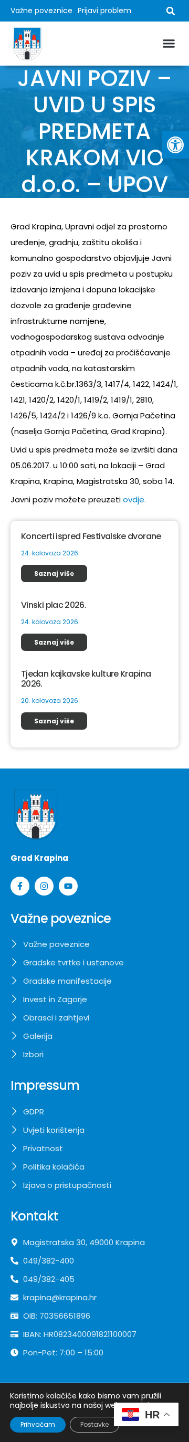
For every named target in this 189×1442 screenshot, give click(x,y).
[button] (175, 145)
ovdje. (134, 499)
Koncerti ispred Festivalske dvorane (91, 536)
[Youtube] (68, 886)
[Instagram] (44, 886)
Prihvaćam (37, 1424)
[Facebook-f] (19, 886)
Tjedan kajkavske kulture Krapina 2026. (86, 679)
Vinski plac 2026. (53, 605)
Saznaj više (54, 573)
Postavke (94, 1424)
